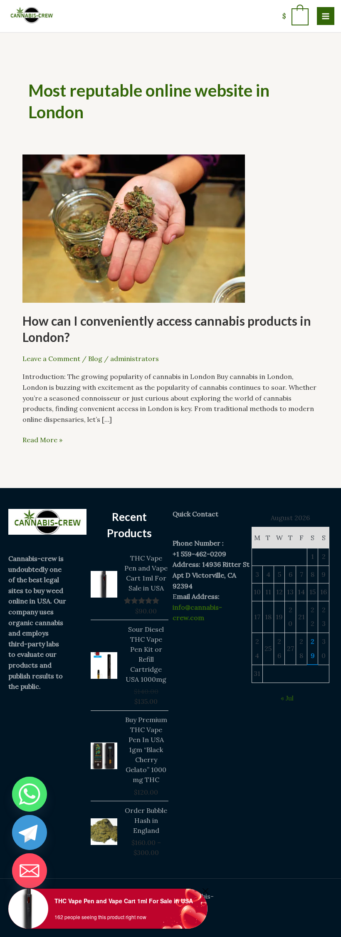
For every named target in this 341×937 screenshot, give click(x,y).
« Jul (287, 698)
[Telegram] (29, 832)
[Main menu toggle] (325, 16)
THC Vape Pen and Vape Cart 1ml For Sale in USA (123, 901)
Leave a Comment (51, 358)
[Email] (29, 870)
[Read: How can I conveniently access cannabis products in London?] (133, 228)
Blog (95, 358)
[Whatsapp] (29, 794)
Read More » (42, 439)
